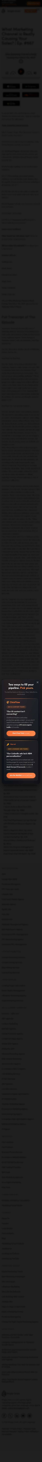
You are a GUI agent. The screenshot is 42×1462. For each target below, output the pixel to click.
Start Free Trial (21, 733)
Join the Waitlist (21, 776)
